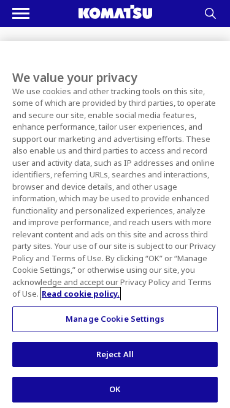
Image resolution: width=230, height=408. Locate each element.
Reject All (115, 354)
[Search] (210, 13)
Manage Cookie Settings (115, 318)
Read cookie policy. (81, 293)
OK (114, 389)
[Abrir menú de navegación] (20, 13)
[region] (115, 224)
